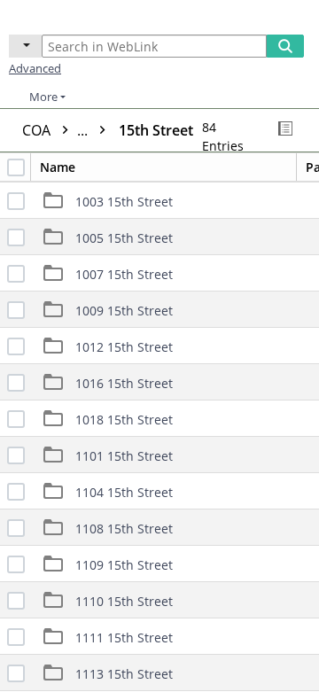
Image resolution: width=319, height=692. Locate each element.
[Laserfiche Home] (75, 15)
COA (56, 130)
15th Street (156, 130)
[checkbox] (16, 167)
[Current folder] (25, 46)
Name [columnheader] (57, 167)
